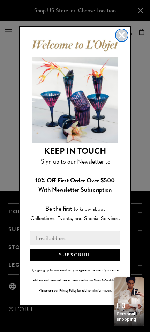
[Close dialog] (121, 35)
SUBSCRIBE (75, 254)
